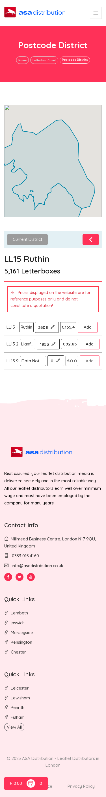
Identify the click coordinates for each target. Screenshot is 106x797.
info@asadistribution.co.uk (37, 565)
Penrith (17, 707)
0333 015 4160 (25, 555)
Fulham (18, 717)
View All (14, 727)
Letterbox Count (44, 60)
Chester (18, 652)
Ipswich (18, 622)
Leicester (20, 688)
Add (88, 327)
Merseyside (22, 632)
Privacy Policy (81, 786)
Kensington (21, 642)
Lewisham (20, 698)
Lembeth (19, 613)
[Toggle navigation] (96, 13)
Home (22, 60)
